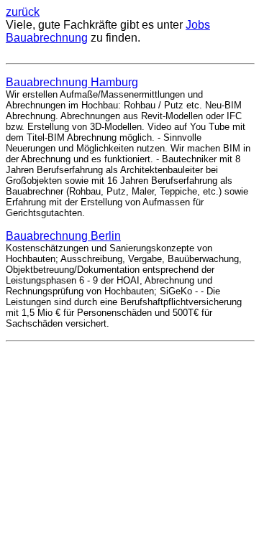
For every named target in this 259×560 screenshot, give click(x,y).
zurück (23, 12)
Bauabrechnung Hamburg (72, 82)
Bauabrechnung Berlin (63, 236)
